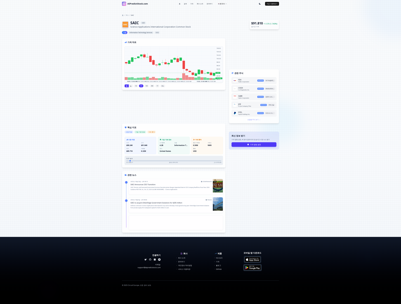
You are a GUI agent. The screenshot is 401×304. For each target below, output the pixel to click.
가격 (191, 4)
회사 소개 (200, 4)
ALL (163, 86)
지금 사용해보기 (272, 4)
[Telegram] (159, 259)
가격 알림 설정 (255, 144)
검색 (185, 4)
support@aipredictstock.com (149, 267)
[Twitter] (145, 259)
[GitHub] (150, 259)
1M (146, 86)
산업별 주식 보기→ (253, 120)
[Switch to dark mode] (260, 4)
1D (136, 86)
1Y (157, 86)
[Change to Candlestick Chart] (127, 85)
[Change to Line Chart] (131, 85)
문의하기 (210, 4)
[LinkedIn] (155, 259)
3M (152, 86)
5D (141, 86)
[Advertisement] (174, 108)
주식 (127, 15)
